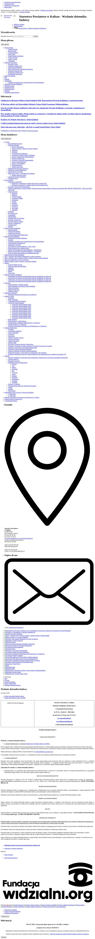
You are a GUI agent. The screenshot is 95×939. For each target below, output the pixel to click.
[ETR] (13, 130)
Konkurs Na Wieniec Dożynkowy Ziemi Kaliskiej (19, 120)
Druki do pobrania (9, 682)
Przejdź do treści (9, 4)
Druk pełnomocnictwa (11, 858)
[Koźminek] (65, 905)
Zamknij (22, 12)
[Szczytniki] (48, 906)
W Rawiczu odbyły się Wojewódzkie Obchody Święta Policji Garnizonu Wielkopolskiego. (34, 104)
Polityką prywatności (47, 10)
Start (5, 678)
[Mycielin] (6, 906)
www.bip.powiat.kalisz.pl (25, 538)
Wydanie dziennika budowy (12, 685)
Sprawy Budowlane (10, 683)
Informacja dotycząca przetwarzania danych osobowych (22, 845)
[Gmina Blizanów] (6, 905)
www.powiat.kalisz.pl (10, 538)
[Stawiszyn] (32, 906)
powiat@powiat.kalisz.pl (16, 627)
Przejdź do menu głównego (12, 2)
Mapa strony (8, 7)
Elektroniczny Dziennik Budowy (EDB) (37, 744)
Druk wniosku (8, 854)
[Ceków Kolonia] (31, 905)
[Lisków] (79, 905)
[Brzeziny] (18, 905)
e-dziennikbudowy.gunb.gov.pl (44, 751)
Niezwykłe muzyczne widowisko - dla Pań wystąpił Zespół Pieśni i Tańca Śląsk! (31, 127)
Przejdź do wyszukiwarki (11, 5)
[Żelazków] (60, 906)
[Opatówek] (18, 906)
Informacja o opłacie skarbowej (13, 848)
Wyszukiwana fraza (6, 36)
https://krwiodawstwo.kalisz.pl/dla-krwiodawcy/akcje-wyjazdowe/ (69, 934)
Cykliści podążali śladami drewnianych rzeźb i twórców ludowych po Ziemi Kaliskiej (33, 123)
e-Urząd (6, 680)
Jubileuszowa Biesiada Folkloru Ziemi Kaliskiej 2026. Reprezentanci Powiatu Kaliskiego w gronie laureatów (42, 100)
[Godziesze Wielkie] (48, 905)
